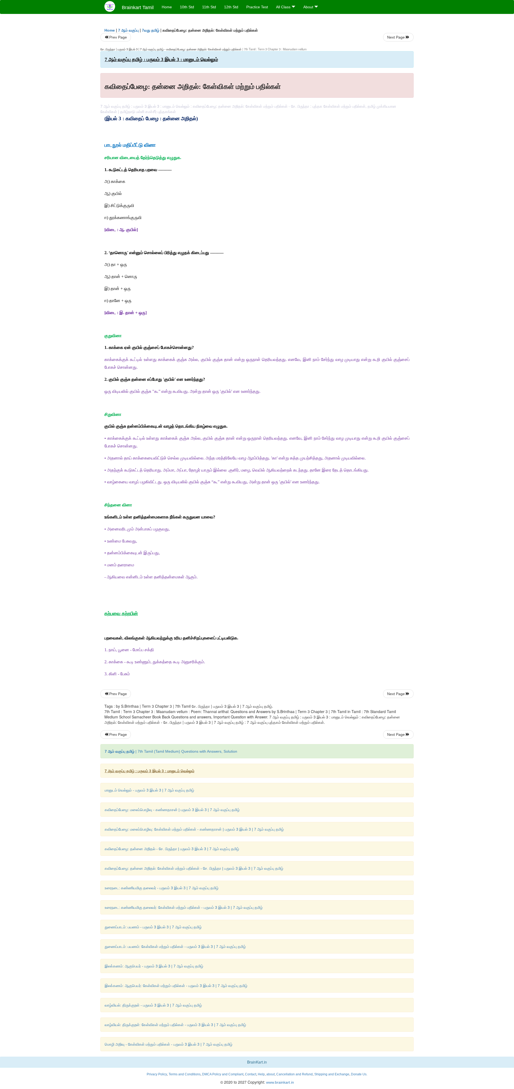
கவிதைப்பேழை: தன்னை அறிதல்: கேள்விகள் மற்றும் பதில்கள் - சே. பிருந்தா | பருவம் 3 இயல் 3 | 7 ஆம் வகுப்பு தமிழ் (194, 868)
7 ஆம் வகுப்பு (128, 30)
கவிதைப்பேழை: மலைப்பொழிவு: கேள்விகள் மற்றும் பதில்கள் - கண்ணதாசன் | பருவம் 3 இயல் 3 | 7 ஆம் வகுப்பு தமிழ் (194, 829)
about (270, 1074)
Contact (250, 1074)
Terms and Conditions (185, 1074)
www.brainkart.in (279, 1082)
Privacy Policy (157, 1074)
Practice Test (257, 7)
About (308, 7)
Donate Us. (359, 1074)
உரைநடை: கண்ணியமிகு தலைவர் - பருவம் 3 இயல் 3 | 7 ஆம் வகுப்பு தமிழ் (161, 888)
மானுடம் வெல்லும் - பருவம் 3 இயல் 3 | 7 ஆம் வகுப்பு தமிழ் (149, 790)
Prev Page (117, 37)
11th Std (209, 7)
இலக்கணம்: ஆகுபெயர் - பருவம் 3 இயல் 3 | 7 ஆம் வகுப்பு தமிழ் (154, 966)
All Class (284, 7)
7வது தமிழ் (150, 30)
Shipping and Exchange (331, 1074)
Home (167, 7)
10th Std (187, 7)
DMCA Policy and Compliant (222, 1074)
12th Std (231, 7)
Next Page (396, 37)
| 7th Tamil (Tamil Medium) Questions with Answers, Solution (171, 751)
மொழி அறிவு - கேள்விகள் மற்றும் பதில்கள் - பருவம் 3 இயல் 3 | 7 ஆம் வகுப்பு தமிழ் (168, 1044)
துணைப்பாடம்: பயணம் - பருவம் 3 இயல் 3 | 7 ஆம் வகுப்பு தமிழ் (153, 927)
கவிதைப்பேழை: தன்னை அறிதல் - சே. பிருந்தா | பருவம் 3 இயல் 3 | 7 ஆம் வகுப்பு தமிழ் (172, 849)
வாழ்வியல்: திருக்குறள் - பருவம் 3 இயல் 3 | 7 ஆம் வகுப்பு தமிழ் (153, 1005)
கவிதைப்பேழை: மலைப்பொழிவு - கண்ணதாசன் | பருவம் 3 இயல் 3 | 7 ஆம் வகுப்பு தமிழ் (172, 810)
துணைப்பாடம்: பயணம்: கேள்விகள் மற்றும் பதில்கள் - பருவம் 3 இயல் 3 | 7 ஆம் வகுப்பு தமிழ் (175, 946)
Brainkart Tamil (138, 7)
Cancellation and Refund (294, 1074)
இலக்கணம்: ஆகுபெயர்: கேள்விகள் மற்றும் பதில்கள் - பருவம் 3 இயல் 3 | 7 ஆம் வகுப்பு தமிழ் (176, 986)
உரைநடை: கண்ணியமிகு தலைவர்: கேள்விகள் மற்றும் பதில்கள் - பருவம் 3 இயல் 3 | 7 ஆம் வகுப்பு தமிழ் (184, 907)
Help (261, 1074)
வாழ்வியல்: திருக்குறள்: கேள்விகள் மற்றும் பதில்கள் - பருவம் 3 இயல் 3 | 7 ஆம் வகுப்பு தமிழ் (175, 1025)
